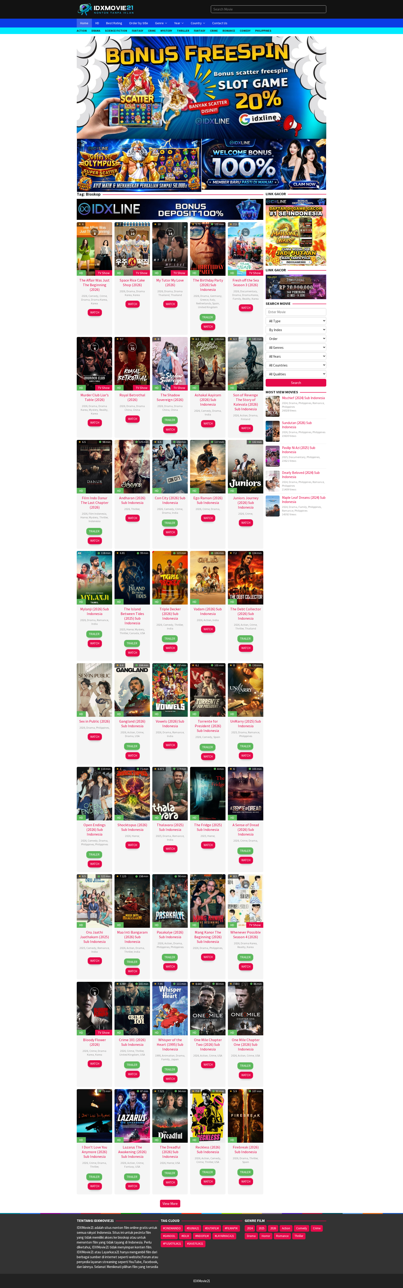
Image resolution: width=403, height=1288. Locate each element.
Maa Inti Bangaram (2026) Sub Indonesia (132, 937)
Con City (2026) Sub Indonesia (170, 500)
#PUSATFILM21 (172, 1244)
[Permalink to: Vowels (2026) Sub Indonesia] (170, 689)
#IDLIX (185, 1236)
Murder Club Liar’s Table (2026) (94, 397)
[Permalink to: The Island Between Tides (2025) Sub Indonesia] (132, 577)
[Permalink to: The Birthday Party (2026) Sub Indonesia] (208, 248)
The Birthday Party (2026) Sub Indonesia (208, 285)
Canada (134, 633)
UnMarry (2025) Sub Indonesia (245, 723)
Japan (175, 1059)
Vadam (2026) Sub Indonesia (208, 611)
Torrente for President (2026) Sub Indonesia (208, 726)
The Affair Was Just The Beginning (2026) (94, 285)
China (136, 409)
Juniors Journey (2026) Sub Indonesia (245, 503)
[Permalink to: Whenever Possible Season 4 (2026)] (246, 900)
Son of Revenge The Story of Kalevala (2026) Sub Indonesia (245, 402)
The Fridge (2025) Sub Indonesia (208, 827)
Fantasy (129, 1166)
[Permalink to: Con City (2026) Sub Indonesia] (170, 466)
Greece (204, 299)
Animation (168, 1055)
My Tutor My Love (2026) (170, 282)
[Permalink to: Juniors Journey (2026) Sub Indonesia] (246, 466)
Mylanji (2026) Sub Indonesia (94, 611)
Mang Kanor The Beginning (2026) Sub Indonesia (208, 937)
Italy (212, 299)
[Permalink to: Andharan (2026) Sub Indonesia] (132, 466)
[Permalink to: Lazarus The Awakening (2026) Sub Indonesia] (132, 1115)
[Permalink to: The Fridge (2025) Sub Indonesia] (208, 793)
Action (244, 415)
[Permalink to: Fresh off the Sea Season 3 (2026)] (246, 248)
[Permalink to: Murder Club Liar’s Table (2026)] (94, 363)
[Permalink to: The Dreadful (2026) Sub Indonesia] (170, 1115)
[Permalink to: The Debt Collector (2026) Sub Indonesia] (246, 577)
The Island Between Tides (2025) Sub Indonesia (132, 616)
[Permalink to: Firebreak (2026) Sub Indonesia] (246, 1115)
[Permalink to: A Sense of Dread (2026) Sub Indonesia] (246, 793)
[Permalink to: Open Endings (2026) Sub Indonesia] (94, 793)
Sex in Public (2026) (94, 721)
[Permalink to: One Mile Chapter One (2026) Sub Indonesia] (246, 1008)
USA (142, 633)
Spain (215, 303)
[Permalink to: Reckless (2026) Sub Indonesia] (208, 1115)
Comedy (93, 296)
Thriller (103, 517)
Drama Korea (99, 299)
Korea (94, 303)
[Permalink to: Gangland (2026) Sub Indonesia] (132, 689)
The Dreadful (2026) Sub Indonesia (170, 1152)
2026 (84, 296)
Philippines (102, 727)
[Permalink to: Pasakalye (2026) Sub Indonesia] (170, 900)
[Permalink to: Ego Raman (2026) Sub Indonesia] (208, 466)
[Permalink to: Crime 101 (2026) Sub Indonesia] (132, 1008)
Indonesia (95, 521)
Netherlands (203, 303)
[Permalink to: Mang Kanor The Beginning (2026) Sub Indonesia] (208, 900)
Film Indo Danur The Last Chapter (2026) (94, 503)
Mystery (93, 409)
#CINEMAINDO (172, 1228)
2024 (285, 403)
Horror (84, 517)
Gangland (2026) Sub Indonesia (132, 723)
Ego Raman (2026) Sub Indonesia (207, 500)
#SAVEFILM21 (195, 1244)
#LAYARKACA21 (224, 1236)
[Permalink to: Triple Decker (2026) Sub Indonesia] (170, 577)
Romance (102, 620)
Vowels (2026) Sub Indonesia (170, 723)
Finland (245, 419)
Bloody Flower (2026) (94, 1042)
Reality (246, 298)
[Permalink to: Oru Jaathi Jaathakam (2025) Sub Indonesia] (94, 900)
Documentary (248, 291)
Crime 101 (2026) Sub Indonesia (132, 1042)
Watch (94, 312)
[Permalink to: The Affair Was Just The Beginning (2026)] (94, 248)
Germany (216, 296)
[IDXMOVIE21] (106, 9)
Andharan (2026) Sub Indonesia (132, 500)
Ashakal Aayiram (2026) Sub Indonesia (208, 400)
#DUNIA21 (193, 1228)
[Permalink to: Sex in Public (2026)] (94, 689)
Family (237, 298)
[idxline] (264, 164)
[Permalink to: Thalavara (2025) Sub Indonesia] (170, 793)
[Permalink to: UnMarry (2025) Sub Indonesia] (246, 689)
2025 (122, 629)
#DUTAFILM (212, 1228)
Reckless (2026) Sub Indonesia (207, 1149)
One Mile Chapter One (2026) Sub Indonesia (246, 1044)
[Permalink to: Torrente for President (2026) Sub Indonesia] (208, 689)
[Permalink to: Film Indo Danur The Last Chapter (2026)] (94, 466)
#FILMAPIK (231, 1228)
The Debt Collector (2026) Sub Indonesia (245, 614)
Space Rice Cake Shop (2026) (132, 282)
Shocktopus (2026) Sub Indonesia (132, 827)
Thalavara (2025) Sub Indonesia (170, 827)
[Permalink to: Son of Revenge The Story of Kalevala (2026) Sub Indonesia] (246, 363)
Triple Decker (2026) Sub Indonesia (170, 614)
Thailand (176, 295)
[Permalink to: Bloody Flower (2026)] (94, 1008)
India (208, 414)
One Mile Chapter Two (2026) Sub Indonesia (208, 1044)
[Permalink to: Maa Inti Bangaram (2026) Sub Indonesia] (132, 900)
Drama (85, 299)
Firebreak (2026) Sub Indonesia (246, 1149)
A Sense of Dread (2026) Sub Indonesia (246, 829)
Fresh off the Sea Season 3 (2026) (246, 282)
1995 (158, 1055)
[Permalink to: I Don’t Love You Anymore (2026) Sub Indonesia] (94, 1115)
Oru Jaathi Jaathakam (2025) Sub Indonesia (94, 937)
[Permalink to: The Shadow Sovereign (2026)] (170, 363)
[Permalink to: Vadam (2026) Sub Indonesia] (208, 577)
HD (81, 273)
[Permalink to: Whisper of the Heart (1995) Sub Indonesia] (170, 1008)
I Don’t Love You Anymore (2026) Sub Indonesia (94, 1152)
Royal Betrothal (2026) (132, 397)
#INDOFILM (202, 1236)
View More (170, 1203)
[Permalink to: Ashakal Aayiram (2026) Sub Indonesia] (208, 363)
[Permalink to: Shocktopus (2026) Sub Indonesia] (132, 793)
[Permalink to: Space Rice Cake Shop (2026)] (132, 248)
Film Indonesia (97, 513)
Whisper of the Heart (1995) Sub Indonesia (170, 1044)
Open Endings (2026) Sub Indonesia (94, 829)
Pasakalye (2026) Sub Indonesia (170, 934)
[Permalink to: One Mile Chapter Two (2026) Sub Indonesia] (208, 1008)
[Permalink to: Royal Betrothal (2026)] (132, 363)
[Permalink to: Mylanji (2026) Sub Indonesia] (94, 577)
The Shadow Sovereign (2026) (170, 397)
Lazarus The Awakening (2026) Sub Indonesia (132, 1152)
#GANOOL (169, 1236)
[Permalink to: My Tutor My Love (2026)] (170, 248)
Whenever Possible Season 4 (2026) (245, 934)
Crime (103, 296)
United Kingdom (208, 307)
